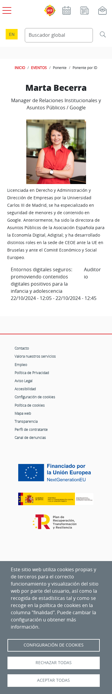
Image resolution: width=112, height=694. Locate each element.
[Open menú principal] (6, 9)
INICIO (20, 67)
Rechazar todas (54, 662)
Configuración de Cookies (54, 645)
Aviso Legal (24, 380)
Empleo (21, 364)
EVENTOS (39, 67)
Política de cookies (30, 405)
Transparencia (26, 421)
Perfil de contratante (31, 429)
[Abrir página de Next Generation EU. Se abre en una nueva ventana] (56, 475)
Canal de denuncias (30, 437)
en (11, 34)
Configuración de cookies (35, 396)
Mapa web (23, 413)
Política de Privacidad (32, 372)
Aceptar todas (53, 680)
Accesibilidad (25, 388)
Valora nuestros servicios (35, 356)
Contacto (22, 348)
